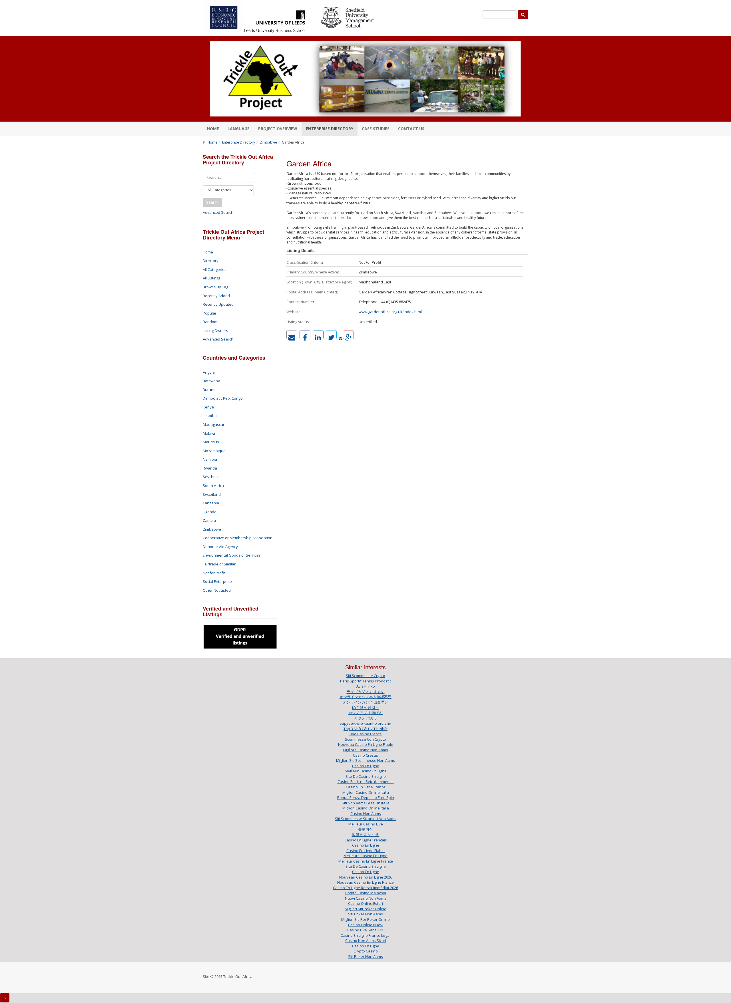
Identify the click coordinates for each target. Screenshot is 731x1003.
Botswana (211, 380)
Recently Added (216, 295)
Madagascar (213, 424)
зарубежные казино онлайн (365, 723)
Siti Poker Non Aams (365, 914)
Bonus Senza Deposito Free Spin (365, 797)
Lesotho (210, 415)
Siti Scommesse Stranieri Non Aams (365, 818)
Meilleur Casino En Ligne (366, 771)
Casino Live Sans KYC (365, 929)
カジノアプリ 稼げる (365, 712)
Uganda (209, 511)
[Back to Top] (4, 997)
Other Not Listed (217, 590)
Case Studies (375, 128)
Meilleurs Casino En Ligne (365, 855)
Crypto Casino (366, 951)
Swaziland (212, 494)
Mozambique (214, 450)
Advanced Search (218, 212)
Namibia (210, 459)
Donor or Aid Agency (220, 546)
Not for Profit (214, 572)
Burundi (209, 389)
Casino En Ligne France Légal (365, 935)
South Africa (213, 485)
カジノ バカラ (365, 718)
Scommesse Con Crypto (365, 739)
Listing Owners (215, 330)
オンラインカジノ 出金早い (365, 702)
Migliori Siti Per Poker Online (365, 919)
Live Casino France (366, 733)
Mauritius (211, 441)
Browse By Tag (215, 286)
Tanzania (211, 502)
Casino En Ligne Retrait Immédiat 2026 (365, 887)
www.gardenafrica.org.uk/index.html (390, 311)
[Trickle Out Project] (365, 79)
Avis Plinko (365, 686)
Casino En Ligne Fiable (365, 850)
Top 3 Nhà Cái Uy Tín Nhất (365, 728)
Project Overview (277, 128)
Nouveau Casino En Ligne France (365, 882)
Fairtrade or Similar (219, 564)
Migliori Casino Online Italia (365, 792)
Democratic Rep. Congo (223, 398)
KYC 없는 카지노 (365, 707)
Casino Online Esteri (365, 903)
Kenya (208, 407)
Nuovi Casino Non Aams (365, 898)
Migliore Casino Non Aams (365, 749)
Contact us (411, 128)
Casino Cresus (365, 755)
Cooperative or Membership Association (237, 537)
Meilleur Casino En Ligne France (365, 861)
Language (239, 128)
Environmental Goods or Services (232, 555)
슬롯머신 (365, 829)
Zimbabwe (268, 142)
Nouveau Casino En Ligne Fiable (365, 744)
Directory (210, 260)
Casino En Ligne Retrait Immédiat (366, 781)
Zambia (209, 520)
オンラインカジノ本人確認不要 (365, 696)
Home (213, 128)
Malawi (209, 433)
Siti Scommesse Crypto (365, 675)
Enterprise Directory (329, 128)
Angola (209, 372)
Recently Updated (218, 304)
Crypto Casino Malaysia (365, 892)
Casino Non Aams (365, 813)
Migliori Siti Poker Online (365, 908)
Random (210, 321)
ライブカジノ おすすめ (366, 691)
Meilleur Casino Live (365, 824)
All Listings (211, 278)
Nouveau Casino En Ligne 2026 (365, 877)
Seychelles (212, 476)
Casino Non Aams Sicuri (365, 940)
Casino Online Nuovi (365, 924)
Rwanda (210, 468)
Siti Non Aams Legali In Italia (365, 802)
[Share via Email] (291, 335)
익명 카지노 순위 (365, 834)
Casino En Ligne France (365, 786)
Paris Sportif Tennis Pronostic (365, 681)
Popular (209, 313)
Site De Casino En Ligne (366, 776)
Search (212, 202)
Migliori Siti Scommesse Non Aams (365, 760)
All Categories (214, 269)
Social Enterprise (217, 581)
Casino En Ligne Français (365, 840)
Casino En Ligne (365, 765)
